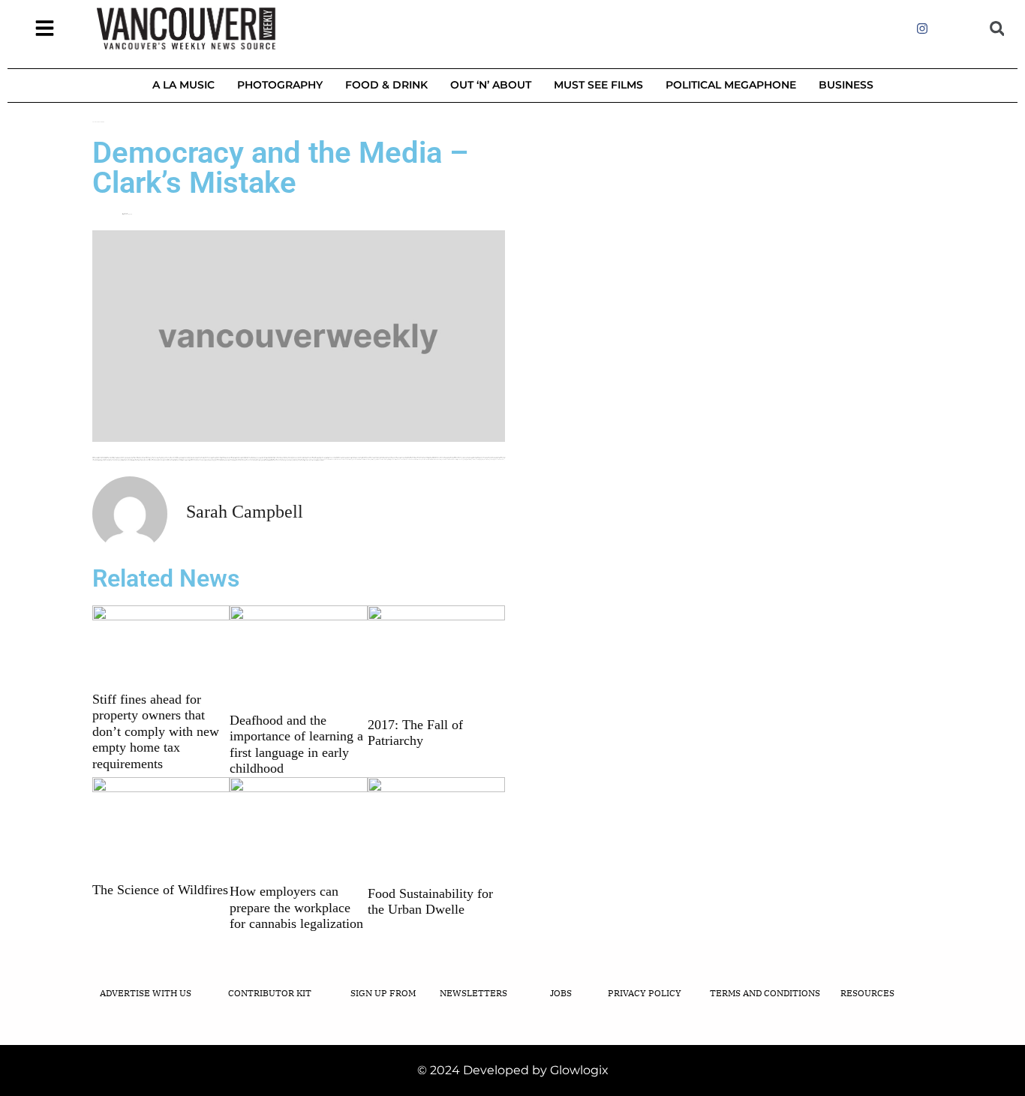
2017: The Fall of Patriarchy (415, 733)
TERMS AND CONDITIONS (765, 992)
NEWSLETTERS (473, 992)
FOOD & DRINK (386, 85)
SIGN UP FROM (383, 992)
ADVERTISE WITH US (145, 992)
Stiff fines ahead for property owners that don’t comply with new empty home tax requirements (155, 731)
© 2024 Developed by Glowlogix (513, 1070)
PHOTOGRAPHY (280, 85)
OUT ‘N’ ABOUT (490, 85)
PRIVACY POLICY (644, 992)
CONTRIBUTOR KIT (269, 992)
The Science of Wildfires (160, 889)
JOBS (561, 992)
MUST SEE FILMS (598, 85)
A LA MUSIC (183, 85)
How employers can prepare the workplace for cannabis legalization (296, 907)
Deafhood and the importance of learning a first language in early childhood (296, 744)
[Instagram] (922, 28)
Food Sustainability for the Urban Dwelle (430, 901)
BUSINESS (846, 85)
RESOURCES (867, 992)
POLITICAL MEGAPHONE (731, 85)
